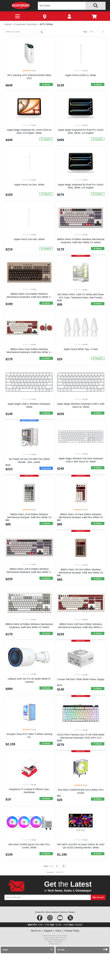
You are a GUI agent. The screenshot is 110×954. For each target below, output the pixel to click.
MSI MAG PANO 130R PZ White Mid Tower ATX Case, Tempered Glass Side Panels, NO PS (80, 297)
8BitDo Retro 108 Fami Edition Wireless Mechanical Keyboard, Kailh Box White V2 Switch (80, 627)
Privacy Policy (71, 930)
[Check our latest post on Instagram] (50, 919)
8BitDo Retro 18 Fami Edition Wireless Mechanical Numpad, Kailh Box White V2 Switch (81, 517)
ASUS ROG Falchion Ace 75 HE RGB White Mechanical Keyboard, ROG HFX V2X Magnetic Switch (80, 737)
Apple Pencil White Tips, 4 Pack (81, 349)
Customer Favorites (26, 24)
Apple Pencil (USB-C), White (80, 75)
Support (48, 930)
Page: (85, 32)
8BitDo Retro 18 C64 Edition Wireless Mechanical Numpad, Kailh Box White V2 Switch (81, 572)
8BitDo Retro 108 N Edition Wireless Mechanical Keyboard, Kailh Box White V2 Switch (29, 572)
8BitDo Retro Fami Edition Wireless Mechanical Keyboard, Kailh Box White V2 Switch (29, 352)
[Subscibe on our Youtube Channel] (60, 919)
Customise (46, 468)
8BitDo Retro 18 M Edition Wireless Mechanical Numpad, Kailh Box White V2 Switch (29, 517)
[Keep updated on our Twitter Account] (70, 919)
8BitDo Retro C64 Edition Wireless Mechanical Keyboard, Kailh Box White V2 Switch (29, 297)
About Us (36, 930)
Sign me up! (98, 897)
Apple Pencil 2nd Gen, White (29, 239)
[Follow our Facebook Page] (40, 919)
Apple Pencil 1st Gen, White (29, 184)
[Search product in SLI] (95, 6)
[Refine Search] (42, 32)
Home (8, 24)
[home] (20, 5)
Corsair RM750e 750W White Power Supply (80, 679)
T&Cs (58, 930)
